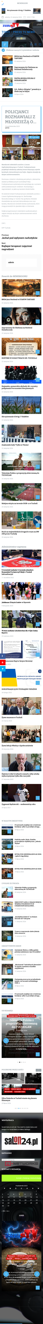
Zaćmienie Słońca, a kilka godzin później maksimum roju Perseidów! (28, 951)
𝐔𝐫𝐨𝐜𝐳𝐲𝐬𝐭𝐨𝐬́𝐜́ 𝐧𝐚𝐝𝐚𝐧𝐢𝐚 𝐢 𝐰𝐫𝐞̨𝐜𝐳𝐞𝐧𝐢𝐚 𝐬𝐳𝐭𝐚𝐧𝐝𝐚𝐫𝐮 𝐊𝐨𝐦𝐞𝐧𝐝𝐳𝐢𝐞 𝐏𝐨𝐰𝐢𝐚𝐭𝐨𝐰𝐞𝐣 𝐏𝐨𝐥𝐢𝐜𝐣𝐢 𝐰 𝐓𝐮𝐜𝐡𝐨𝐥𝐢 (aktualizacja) (17, 572)
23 (3, 1203)
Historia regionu (16, 1086)
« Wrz (3, 1211)
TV (21, 1016)
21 (31, 1200)
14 (31, 1197)
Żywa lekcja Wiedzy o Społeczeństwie (17, 746)
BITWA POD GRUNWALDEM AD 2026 (28, 869)
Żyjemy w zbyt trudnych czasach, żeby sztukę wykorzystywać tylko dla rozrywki (20, 775)
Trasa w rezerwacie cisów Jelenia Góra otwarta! (27, 932)
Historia (7, 1086)
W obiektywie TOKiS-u (11, 1091)
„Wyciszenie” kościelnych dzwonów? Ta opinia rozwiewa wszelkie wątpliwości (28, 966)
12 (20, 1197)
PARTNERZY (8, 1089)
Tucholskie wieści (13, 1016)
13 (25, 1197)
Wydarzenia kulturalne (26, 1091)
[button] (6, 1040)
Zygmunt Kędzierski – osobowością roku (19, 804)
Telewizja (17, 1258)
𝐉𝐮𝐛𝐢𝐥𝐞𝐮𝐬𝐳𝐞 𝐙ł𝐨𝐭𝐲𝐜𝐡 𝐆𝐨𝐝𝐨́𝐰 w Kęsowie (16, 602)
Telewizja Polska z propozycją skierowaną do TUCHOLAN (25, 888)
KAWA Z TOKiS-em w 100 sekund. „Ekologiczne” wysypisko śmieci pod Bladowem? (21, 1264)
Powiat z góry (31, 1256)
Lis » (7, 1211)
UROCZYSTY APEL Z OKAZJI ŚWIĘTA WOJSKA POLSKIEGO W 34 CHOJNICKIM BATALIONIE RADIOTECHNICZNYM (28, 905)
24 (8, 1203)
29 (37, 1203)
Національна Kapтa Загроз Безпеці (17, 661)
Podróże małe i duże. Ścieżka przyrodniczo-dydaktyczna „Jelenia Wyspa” (28, 841)
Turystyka (30, 1089)
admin (7, 128)
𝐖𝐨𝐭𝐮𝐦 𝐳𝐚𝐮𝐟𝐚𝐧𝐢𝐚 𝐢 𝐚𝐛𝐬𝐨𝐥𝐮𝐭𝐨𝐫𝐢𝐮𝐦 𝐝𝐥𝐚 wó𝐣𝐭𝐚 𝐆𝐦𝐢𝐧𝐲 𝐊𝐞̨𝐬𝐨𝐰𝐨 (20, 632)
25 (14, 1203)
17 (8, 1200)
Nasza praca (11, 1256)
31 (8, 1206)
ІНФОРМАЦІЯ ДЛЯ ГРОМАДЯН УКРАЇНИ (19, 689)
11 (14, 1197)
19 (20, 1200)
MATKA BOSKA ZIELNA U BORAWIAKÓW (24, 79)
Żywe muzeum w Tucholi (12, 717)
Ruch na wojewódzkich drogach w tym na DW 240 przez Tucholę (20, 533)
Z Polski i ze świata (29, 1016)
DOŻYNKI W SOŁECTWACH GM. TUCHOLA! (19, 358)
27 (25, 1203)
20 (25, 1200)
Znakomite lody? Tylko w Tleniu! (15, 445)
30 (3, 1206)
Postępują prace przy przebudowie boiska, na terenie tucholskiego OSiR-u (28, 981)
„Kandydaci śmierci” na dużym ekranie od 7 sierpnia (26, 918)
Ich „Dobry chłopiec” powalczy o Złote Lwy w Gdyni (27, 90)
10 (8, 1197)
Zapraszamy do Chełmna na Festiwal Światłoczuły (26, 68)
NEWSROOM (27, 1086)
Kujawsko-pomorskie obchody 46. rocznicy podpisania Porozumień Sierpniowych (20, 387)
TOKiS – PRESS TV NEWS (18, 32)
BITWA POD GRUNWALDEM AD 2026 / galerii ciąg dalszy (28, 855)
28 (31, 1203)
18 (14, 1200)
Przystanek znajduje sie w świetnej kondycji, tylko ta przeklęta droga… (28, 826)
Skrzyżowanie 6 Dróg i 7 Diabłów (15, 417)
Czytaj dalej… (22, 1049)
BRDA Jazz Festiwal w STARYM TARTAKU (18, 299)
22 (37, 1200)
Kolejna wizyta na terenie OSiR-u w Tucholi (19, 503)
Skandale (9, 1258)
